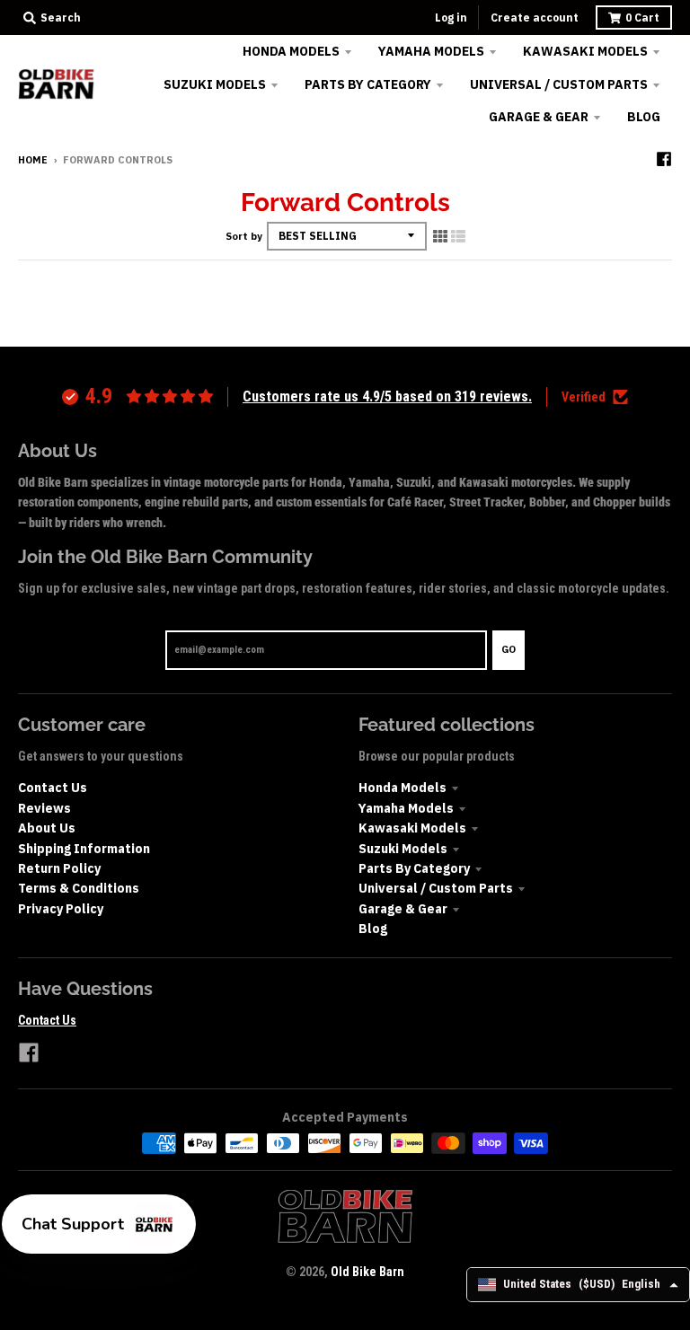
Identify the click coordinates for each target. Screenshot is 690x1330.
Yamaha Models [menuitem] (431, 51)
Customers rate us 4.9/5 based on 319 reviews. (387, 396)
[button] (99, 1224)
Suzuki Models (402, 849)
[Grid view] (440, 236)
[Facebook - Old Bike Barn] (664, 159)
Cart (642, 17)
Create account (535, 17)
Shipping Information (84, 849)
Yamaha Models (406, 808)
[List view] (458, 236)
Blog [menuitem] (643, 117)
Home (33, 160)
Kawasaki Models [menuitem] (585, 51)
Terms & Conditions (78, 888)
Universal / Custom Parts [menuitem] (559, 84)
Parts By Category (414, 868)
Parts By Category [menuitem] (368, 84)
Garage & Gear (402, 909)
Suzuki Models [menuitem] (215, 84)
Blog (372, 928)
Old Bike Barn (367, 1271)
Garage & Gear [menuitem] (538, 117)
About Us (46, 828)
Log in (451, 17)
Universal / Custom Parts (435, 888)
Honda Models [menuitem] (291, 51)
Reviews (44, 808)
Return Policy (59, 868)
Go (508, 649)
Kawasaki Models (412, 828)
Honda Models (402, 788)
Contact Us (52, 788)
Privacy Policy (60, 909)
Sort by (244, 236)
